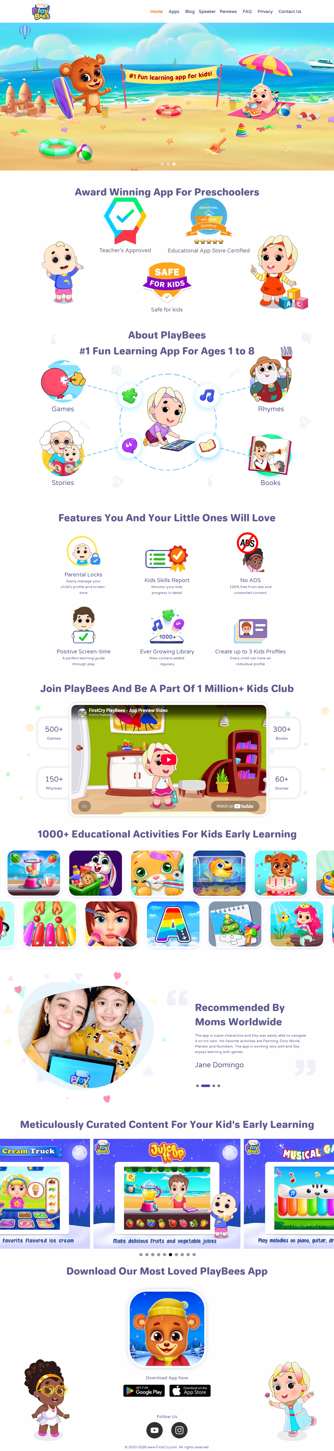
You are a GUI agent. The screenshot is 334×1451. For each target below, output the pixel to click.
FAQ (247, 11)
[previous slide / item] (3, 97)
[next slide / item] (331, 97)
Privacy (265, 11)
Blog (190, 11)
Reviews (228, 11)
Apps (174, 11)
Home (156, 11)
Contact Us (290, 11)
